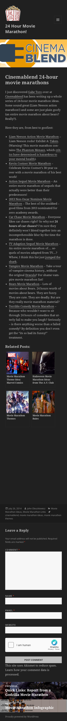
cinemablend (12, 515)
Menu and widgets (58, 23)
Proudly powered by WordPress (22, 716)
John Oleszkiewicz (36, 508)
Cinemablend (14, 96)
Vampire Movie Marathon (26, 266)
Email (10, 610)
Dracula (30, 275)
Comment (12, 549)
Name (9, 595)
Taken (54, 141)
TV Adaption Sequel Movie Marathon (33, 244)
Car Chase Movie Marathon (27, 217)
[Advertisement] (33, 464)
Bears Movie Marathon (24, 284)
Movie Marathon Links (34, 511)
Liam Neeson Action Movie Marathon (34, 136)
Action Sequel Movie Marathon (29, 181)
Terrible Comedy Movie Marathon (31, 306)
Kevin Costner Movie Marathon (30, 163)
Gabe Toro (35, 92)
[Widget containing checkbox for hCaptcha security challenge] (33, 645)
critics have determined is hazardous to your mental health (35, 154)
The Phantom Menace (30, 150)
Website (10, 625)
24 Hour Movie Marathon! (20, 28)
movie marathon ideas (31, 515)
